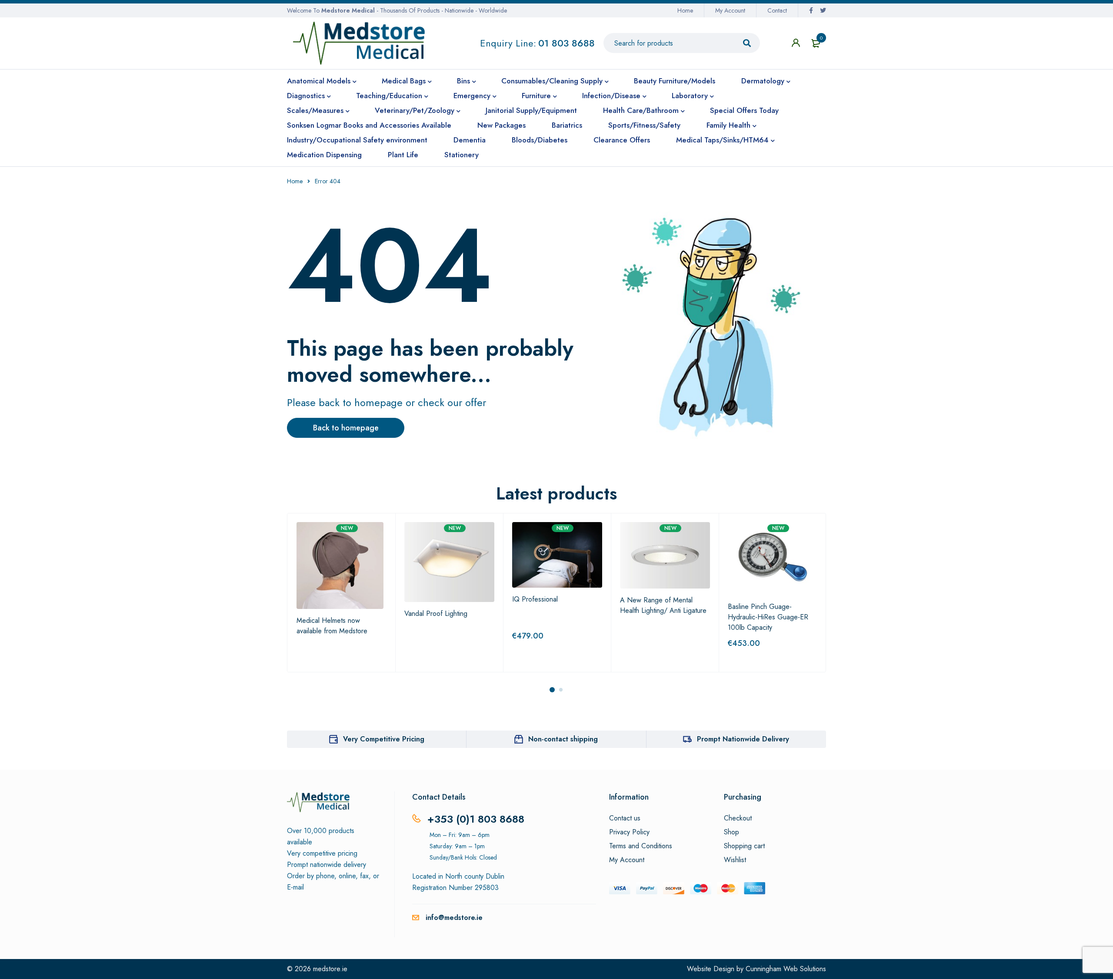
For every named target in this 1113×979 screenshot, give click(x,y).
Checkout (738, 818)
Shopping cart (744, 846)
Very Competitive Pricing (383, 739)
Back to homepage (346, 427)
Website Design (710, 969)
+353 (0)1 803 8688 (475, 819)
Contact (777, 10)
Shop (731, 832)
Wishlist (735, 860)
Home (685, 10)
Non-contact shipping (563, 739)
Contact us (624, 818)
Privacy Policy (629, 832)
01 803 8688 (566, 43)
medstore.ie (330, 969)
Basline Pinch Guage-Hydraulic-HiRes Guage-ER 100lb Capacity (768, 617)
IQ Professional (535, 599)
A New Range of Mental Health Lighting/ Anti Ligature (663, 605)
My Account (730, 10)
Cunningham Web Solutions (786, 969)
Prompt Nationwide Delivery (743, 739)
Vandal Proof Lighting (435, 613)
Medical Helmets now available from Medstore (332, 625)
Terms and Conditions (640, 846)
